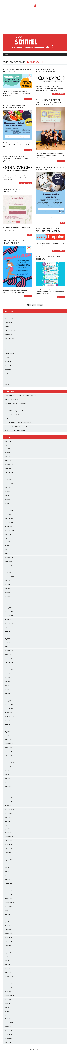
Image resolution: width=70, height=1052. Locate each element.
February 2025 (9, 511)
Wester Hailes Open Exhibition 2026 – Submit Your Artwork (20, 395)
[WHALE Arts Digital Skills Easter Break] (50, 213)
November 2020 (9, 708)
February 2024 (9, 557)
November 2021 (9, 662)
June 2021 (7, 681)
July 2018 (7, 817)
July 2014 (7, 1003)
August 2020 (8, 720)
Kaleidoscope (8, 334)
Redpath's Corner (9, 353)
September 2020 (9, 716)
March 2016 (8, 925)
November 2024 (9, 522)
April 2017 (7, 875)
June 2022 (7, 635)
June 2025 (7, 495)
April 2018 (7, 829)
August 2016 (8, 906)
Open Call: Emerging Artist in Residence (15, 430)
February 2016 (9, 929)
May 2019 (7, 778)
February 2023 (9, 604)
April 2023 (7, 596)
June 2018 (7, 821)
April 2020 (7, 735)
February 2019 (9, 790)
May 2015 (7, 964)
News (62, 222)
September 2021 (9, 670)
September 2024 (9, 530)
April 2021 (7, 689)
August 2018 (8, 813)
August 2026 (8, 441)
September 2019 (9, 763)
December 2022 (9, 611)
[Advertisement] (35, 21)
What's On (28, 99)
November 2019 (9, 755)
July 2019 (7, 770)
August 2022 (8, 627)
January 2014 (8, 1026)
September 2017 (9, 856)
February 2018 (9, 836)
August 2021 (8, 673)
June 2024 (7, 542)
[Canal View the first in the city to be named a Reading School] (50, 150)
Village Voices (8, 373)
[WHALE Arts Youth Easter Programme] (17, 87)
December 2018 (9, 797)
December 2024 (9, 518)
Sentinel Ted (8, 361)
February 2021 (9, 697)
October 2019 (8, 759)
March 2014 (8, 1019)
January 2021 (8, 701)
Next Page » (39, 305)
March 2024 (8, 553)
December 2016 (9, 891)
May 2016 (7, 918)
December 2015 (9, 937)
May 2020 (7, 732)
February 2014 (9, 1022)
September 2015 (9, 949)
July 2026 (7, 445)
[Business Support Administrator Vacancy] (50, 82)
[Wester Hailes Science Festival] (50, 286)
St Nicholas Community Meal (12, 414)
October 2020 (8, 712)
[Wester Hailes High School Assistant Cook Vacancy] (17, 172)
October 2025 (8, 480)
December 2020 (9, 704)
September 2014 (9, 995)
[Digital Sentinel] (35, 49)
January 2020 (8, 747)
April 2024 (7, 549)
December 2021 (9, 658)
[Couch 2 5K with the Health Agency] (17, 287)
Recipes (7, 349)
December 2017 (9, 844)
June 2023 (7, 588)
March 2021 (8, 693)
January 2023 (8, 608)
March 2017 (8, 879)
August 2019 (8, 766)
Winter (6, 380)
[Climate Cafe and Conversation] (17, 223)
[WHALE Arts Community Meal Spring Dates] (17, 139)
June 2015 (7, 960)
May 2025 (7, 499)
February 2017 (9, 883)
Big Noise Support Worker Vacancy (14, 418)
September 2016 (9, 902)
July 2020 (7, 724)
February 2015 (9, 976)
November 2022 (9, 615)
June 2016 (7, 914)
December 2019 (9, 751)
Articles (7, 315)
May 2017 (7, 871)
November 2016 (9, 894)
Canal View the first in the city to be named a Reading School (48, 102)
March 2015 (8, 972)
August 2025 (8, 487)
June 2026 (7, 449)
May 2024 (7, 545)
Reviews (7, 357)
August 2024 (8, 534)
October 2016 (8, 898)
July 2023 (7, 584)
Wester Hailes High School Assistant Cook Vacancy (15, 158)
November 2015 (9, 941)
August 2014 (8, 999)
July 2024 (7, 538)
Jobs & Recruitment (58, 93)
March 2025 (8, 507)
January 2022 (8, 654)
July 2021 (7, 677)
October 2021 (8, 666)
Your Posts (7, 384)
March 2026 (8, 460)
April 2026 (7, 456)
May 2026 (7, 452)
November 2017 (9, 848)
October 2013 (8, 1038)
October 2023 (8, 573)
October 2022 (8, 619)
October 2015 (8, 945)
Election (7, 326)
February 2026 (9, 464)
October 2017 (8, 852)
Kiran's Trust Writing (10, 338)
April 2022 (7, 642)
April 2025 (7, 503)
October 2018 (8, 805)
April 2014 (7, 1015)
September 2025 (9, 483)
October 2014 (8, 991)
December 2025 (9, 472)
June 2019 (7, 774)
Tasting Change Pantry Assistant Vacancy (16, 426)
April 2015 (7, 968)
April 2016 (7, 922)
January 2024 (8, 561)
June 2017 (7, 867)
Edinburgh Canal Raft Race (12, 399)
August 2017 (8, 860)
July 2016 (7, 910)
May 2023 (7, 592)
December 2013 (9, 1030)
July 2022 (7, 631)
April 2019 (7, 782)
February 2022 (9, 650)
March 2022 (8, 646)
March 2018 (8, 832)
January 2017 (8, 887)
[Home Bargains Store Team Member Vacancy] (50, 239)
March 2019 (8, 786)
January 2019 (8, 794)
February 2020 (9, 743)
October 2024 (8, 526)
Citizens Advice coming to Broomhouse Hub (16, 411)
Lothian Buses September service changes (16, 407)
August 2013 (8, 1042)
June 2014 (7, 1007)
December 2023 (9, 565)
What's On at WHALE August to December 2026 (18, 422)
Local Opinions (9, 342)
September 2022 (9, 623)
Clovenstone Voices (10, 318)
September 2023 (9, 576)
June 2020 (7, 728)
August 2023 (8, 580)
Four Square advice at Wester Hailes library (16, 403)
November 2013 (9, 1034)
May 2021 (7, 685)
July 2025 (7, 491)
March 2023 (8, 600)
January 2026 (8, 468)
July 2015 (7, 956)
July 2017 (7, 863)
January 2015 (8, 980)
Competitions (8, 322)
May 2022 (7, 639)
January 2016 (8, 933)
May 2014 (7, 1011)
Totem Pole (8, 369)
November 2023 (9, 569)
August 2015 (8, 953)
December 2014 (9, 984)
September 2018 (9, 809)
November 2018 (9, 801)
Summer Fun (8, 365)
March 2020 (8, 739)
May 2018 (7, 825)
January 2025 (8, 514)
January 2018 (8, 840)
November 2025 (9, 476)
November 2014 (9, 987)
